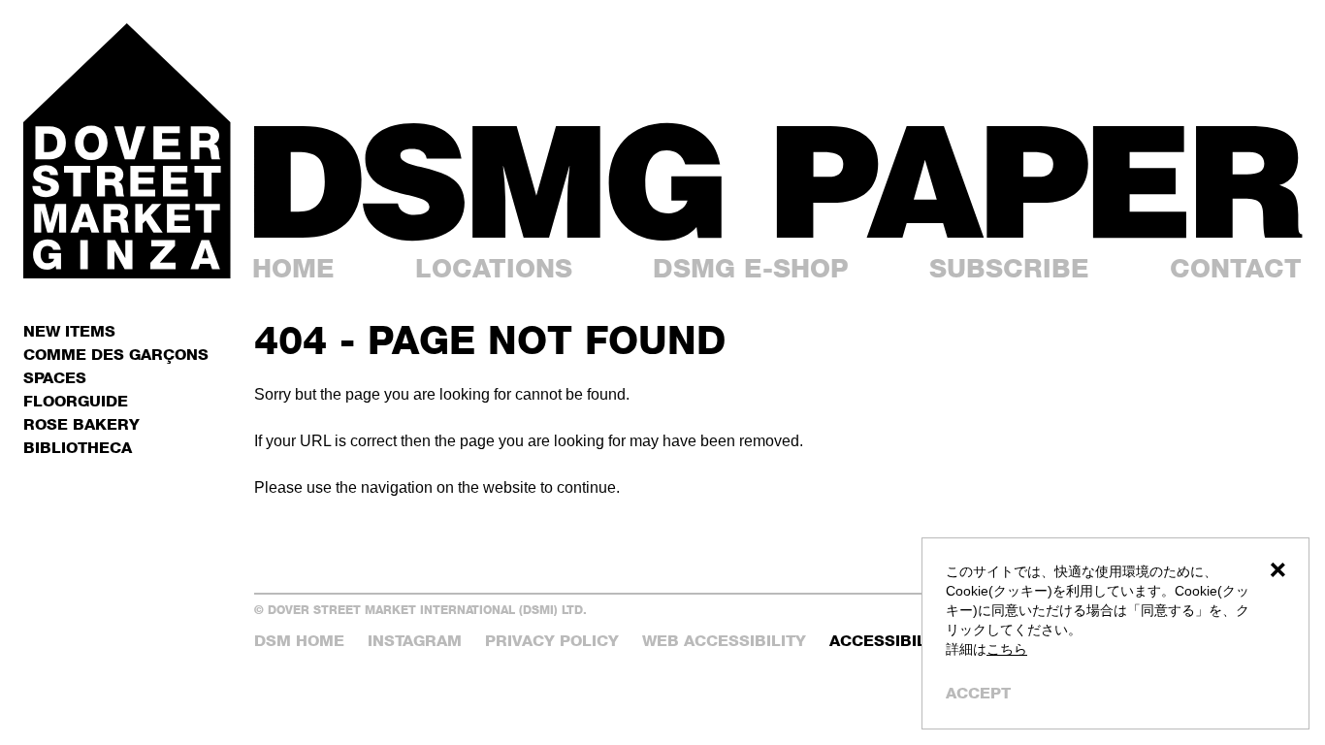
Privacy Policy (552, 641)
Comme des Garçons (116, 354)
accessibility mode (917, 641)
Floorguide (75, 401)
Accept (978, 693)
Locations (493, 268)
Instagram (415, 641)
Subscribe (1009, 268)
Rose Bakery (81, 424)
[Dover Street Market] (127, 150)
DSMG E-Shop (751, 268)
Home (293, 268)
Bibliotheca (77, 447)
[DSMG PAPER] (778, 182)
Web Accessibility (724, 641)
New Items (69, 331)
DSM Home (299, 641)
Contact (1236, 268)
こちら (1006, 649)
